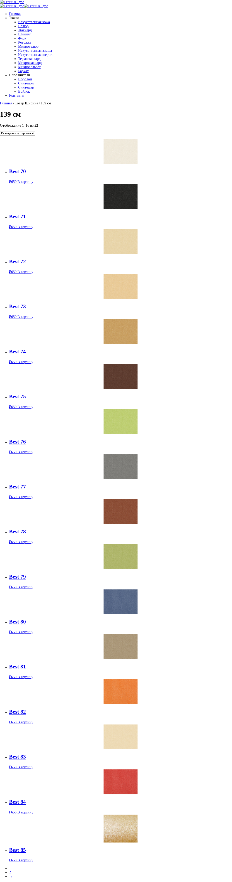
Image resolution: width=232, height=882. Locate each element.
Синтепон (26, 83)
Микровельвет (29, 67)
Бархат (23, 71)
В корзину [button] (25, 182)
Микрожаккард (30, 63)
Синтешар (26, 87)
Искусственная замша (35, 50)
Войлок (24, 91)
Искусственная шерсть (35, 55)
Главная (15, 14)
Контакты (16, 95)
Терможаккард (29, 59)
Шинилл (24, 34)
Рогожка (24, 42)
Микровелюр (28, 46)
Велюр (23, 26)
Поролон (25, 79)
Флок (22, 38)
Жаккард (25, 30)
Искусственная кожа (34, 22)
